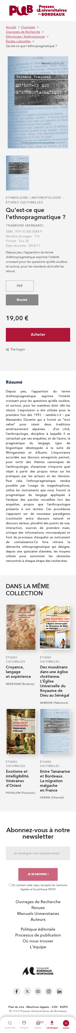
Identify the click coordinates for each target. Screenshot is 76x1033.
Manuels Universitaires (38, 914)
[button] (66, 1023)
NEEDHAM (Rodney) (20, 684)
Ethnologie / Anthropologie (33, 197)
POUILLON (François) (20, 793)
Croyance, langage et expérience (18, 672)
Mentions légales (38, 1007)
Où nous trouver (38, 941)
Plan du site (16, 1007)
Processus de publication (38, 935)
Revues (38, 908)
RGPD (64, 1007)
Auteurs (38, 920)
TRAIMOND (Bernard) (24, 225)
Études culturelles (24, 202)
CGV (54, 1007)
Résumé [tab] (14, 382)
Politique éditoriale (38, 930)
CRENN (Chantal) (52, 797)
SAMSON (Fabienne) (54, 702)
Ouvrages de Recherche (38, 902)
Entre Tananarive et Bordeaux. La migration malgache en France (55, 781)
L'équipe (38, 947)
